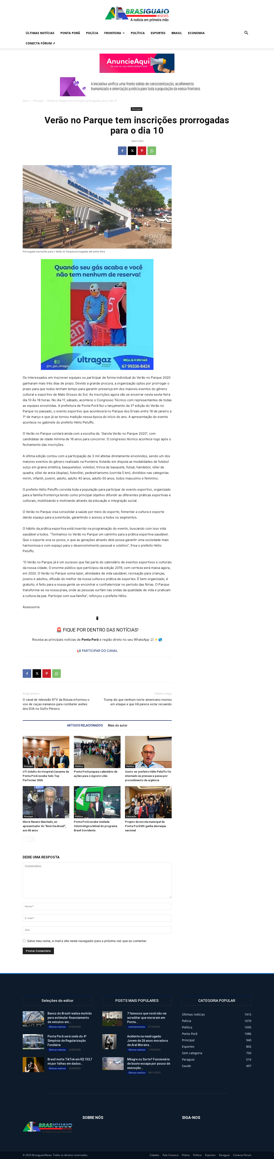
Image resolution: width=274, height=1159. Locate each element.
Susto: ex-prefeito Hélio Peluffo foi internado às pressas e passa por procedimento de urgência (148, 776)
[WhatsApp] (151, 150)
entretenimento (136, 1026)
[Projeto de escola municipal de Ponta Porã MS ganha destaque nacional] (148, 802)
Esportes (158, 33)
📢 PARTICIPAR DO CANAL (97, 651)
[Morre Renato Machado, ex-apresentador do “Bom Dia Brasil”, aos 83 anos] (46, 802)
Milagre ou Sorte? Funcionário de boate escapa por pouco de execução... (148, 1064)
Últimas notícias (40, 33)
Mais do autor (118, 725)
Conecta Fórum (242, 1155)
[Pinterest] (142, 150)
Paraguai (224, 1155)
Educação (131, 816)
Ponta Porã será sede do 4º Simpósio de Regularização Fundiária (67, 1041)
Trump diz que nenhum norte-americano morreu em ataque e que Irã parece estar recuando (137, 702)
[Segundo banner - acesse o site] (137, 86)
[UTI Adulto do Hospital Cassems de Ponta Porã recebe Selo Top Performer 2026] (46, 752)
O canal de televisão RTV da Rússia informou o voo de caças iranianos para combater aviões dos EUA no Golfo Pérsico (56, 704)
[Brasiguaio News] (137, 14)
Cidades (154, 1155)
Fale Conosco (171, 1155)
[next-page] (32, 839)
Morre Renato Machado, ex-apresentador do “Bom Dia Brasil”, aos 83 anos (44, 826)
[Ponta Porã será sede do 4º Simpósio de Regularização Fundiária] (33, 1041)
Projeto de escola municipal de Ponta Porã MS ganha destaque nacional (145, 826)
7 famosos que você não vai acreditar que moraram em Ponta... (146, 1018)
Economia (196, 33)
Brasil (176, 33)
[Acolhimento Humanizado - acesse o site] (137, 63)
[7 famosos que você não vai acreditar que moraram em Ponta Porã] (112, 1018)
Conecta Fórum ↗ (40, 43)
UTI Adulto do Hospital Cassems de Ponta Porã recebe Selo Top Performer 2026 (46, 776)
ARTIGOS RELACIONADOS (85, 725)
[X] (132, 150)
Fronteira (112, 33)
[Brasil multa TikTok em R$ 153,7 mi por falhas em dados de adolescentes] (33, 1064)
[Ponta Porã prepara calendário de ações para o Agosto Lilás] (97, 752)
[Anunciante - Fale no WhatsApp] (97, 314)
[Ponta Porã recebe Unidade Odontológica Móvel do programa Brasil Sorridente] (97, 802)
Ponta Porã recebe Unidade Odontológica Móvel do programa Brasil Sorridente (95, 826)
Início (26, 100)
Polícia (92, 33)
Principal (38, 100)
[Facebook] (122, 150)
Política (138, 33)
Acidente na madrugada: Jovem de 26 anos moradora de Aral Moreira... (147, 1041)
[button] (246, 33)
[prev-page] (25, 839)
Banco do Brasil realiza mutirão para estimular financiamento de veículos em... (70, 1018)
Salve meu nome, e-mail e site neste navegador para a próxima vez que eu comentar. (87, 941)
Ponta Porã (70, 33)
